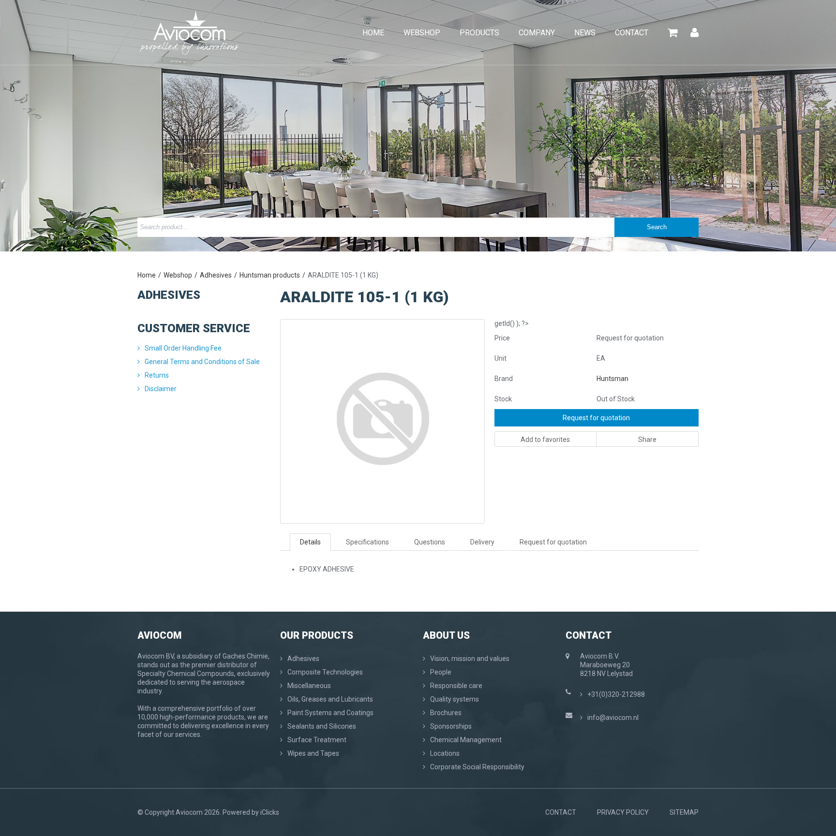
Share (647, 439)
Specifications (367, 542)
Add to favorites (545, 439)
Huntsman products (269, 275)
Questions (429, 542)
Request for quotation (596, 418)
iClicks (269, 812)
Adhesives (216, 275)
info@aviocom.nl (613, 717)
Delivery (482, 542)
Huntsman (612, 378)
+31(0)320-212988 (616, 694)
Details (310, 542)
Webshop (178, 275)
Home (146, 275)
